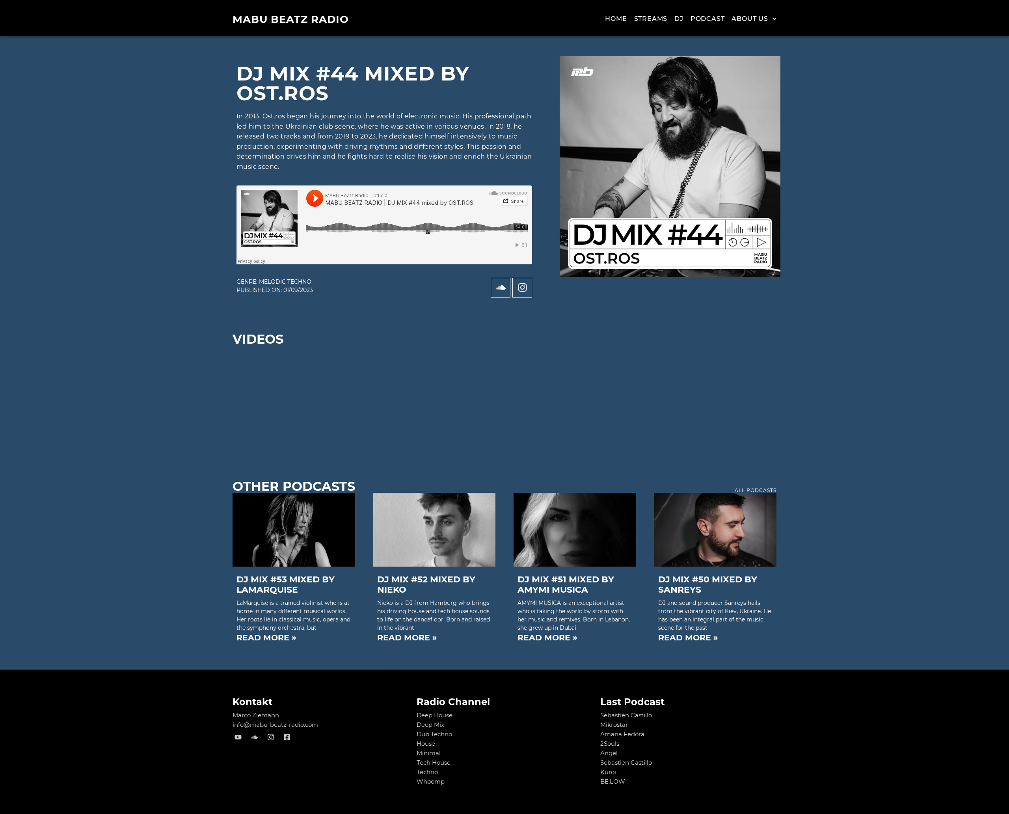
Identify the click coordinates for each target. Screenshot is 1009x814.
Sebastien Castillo (626, 715)
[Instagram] (522, 288)
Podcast (708, 18)
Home (616, 18)
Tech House (434, 762)
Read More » (266, 637)
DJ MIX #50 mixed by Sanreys (707, 584)
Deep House (434, 715)
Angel (609, 753)
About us (750, 18)
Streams (651, 18)
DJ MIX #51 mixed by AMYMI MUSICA (566, 584)
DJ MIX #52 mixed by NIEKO (426, 584)
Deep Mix (430, 724)
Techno (427, 772)
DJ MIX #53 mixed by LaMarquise (285, 584)
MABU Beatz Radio (291, 19)
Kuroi (608, 772)
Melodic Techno (285, 281)
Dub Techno (434, 734)
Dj (678, 18)
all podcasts (755, 490)
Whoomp (431, 781)
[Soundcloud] (500, 288)
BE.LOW (612, 781)
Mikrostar (614, 724)
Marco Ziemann (256, 715)
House (426, 743)
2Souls (609, 743)
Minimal (429, 753)
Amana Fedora (622, 734)
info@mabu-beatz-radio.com (275, 724)
